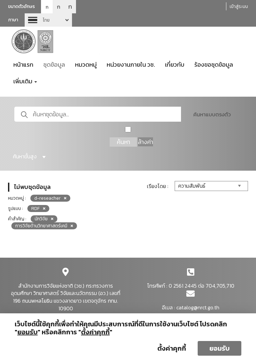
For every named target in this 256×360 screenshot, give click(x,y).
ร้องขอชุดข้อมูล (213, 64)
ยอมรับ (219, 348)
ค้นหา (123, 141)
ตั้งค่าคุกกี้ (171, 348)
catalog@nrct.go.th (197, 307)
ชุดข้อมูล (54, 64)
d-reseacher (47, 198)
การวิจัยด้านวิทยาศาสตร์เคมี (41, 225)
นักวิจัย (41, 218)
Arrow (48, 20)
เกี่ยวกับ (174, 64)
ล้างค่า (145, 141)
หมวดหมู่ (86, 64)
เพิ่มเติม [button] (23, 81)
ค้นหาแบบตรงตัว (212, 114)
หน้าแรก (23, 64)
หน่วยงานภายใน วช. (131, 64)
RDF (35, 208)
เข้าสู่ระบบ (239, 6)
